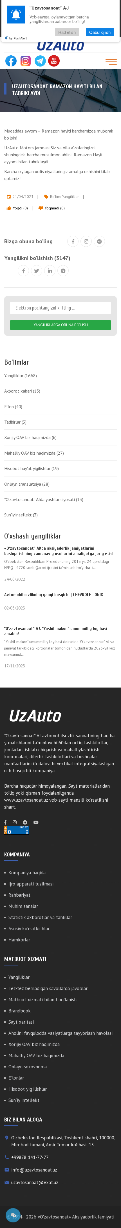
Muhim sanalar (23, 906)
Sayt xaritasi (21, 1022)
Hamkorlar (19, 940)
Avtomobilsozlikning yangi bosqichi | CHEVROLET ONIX (53, 594)
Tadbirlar (15, 422)
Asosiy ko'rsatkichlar (29, 928)
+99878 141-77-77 (30, 1157)
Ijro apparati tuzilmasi (30, 884)
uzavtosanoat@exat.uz (34, 1182)
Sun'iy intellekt (21, 515)
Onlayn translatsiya (27, 484)
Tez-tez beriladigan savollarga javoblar (48, 988)
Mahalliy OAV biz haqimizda (34, 453)
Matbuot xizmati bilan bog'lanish (42, 999)
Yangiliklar (70, 196)
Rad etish (67, 32)
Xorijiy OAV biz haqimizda (30, 437)
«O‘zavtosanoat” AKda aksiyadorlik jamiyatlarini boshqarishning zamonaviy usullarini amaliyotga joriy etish (59, 551)
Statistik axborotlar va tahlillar (40, 917)
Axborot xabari (22, 391)
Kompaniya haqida (27, 873)
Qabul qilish (100, 32)
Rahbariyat (19, 895)
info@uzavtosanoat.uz (34, 1170)
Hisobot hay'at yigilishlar (31, 468)
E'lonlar (16, 1078)
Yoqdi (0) (17, 208)
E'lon (13, 406)
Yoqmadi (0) (51, 208)
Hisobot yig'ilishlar (27, 1089)
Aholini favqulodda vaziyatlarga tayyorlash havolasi (60, 1033)
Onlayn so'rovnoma (27, 1067)
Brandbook (19, 1011)
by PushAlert (18, 38)
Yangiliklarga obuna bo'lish (60, 324)
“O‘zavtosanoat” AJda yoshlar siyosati (43, 499)
